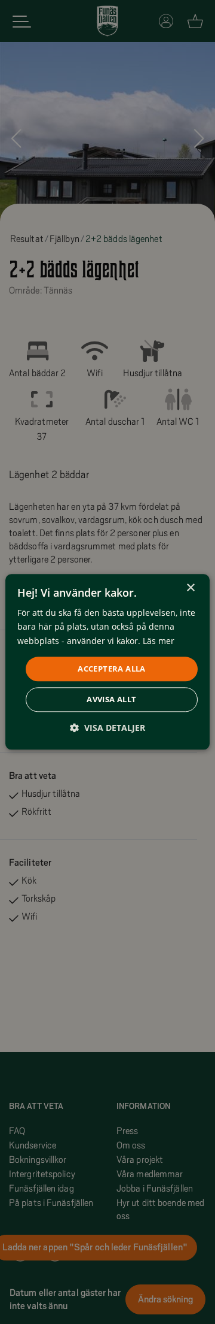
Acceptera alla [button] (112, 668)
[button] (107, 728)
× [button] (190, 588)
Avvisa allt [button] (111, 699)
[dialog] (107, 661)
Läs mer (158, 640)
